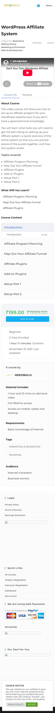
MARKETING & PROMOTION (24, 446)
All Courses (10, 574)
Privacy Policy (12, 504)
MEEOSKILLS (23, 375)
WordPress (15, 454)
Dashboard (10, 590)
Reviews (27, 94)
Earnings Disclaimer (15, 515)
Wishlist (36, 43)
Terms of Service (13, 510)
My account (11, 596)
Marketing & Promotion (13, 47)
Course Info (10, 94)
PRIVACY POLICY (15, 704)
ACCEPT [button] (32, 704)
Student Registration (15, 580)
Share (50, 43)
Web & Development (12, 50)
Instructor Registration (16, 585)
